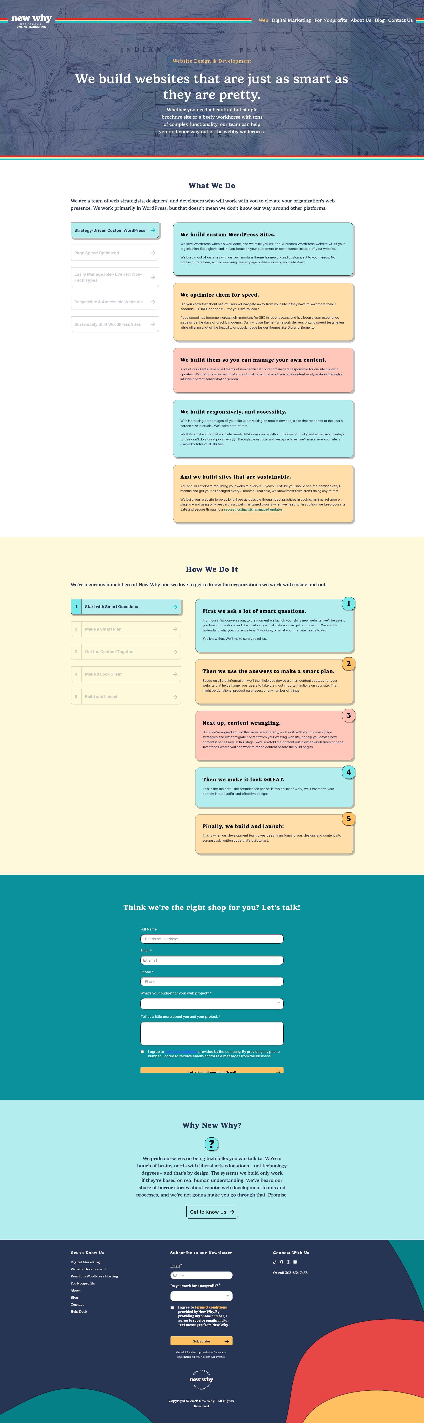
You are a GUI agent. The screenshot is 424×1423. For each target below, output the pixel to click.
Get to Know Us (208, 1212)
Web (263, 20)
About (76, 1290)
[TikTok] (276, 1262)
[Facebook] (283, 1262)
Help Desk (79, 1312)
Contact (77, 1305)
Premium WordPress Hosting (94, 1276)
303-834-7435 (296, 1273)
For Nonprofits (330, 20)
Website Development (88, 1269)
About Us (361, 20)
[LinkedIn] (296, 1262)
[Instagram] (290, 1262)
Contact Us (400, 20)
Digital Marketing (291, 20)
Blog (380, 20)
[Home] (31, 26)
